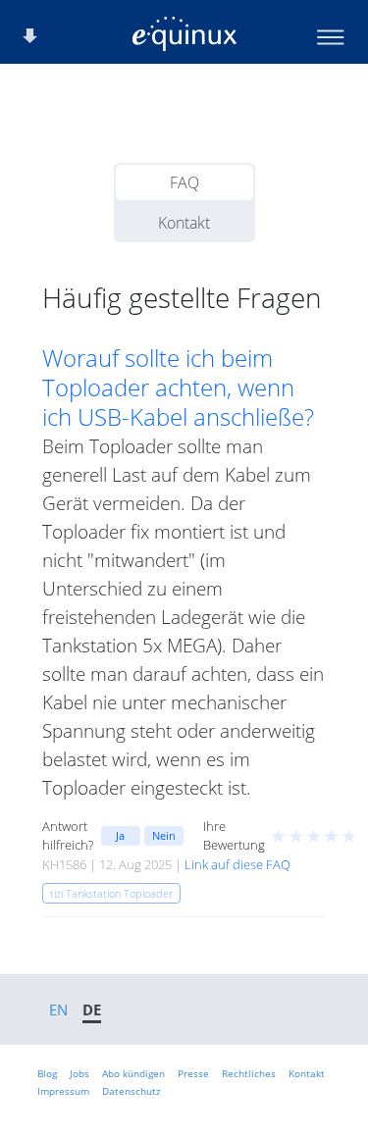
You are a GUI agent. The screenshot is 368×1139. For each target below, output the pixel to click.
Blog (47, 1073)
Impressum (63, 1091)
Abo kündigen (133, 1073)
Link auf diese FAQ (237, 864)
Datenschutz (131, 1091)
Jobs (79, 1073)
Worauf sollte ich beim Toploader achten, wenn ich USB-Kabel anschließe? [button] (178, 387)
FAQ (184, 182)
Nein (164, 835)
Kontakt (184, 222)
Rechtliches (249, 1073)
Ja (120, 835)
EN (58, 1009)
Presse (193, 1073)
